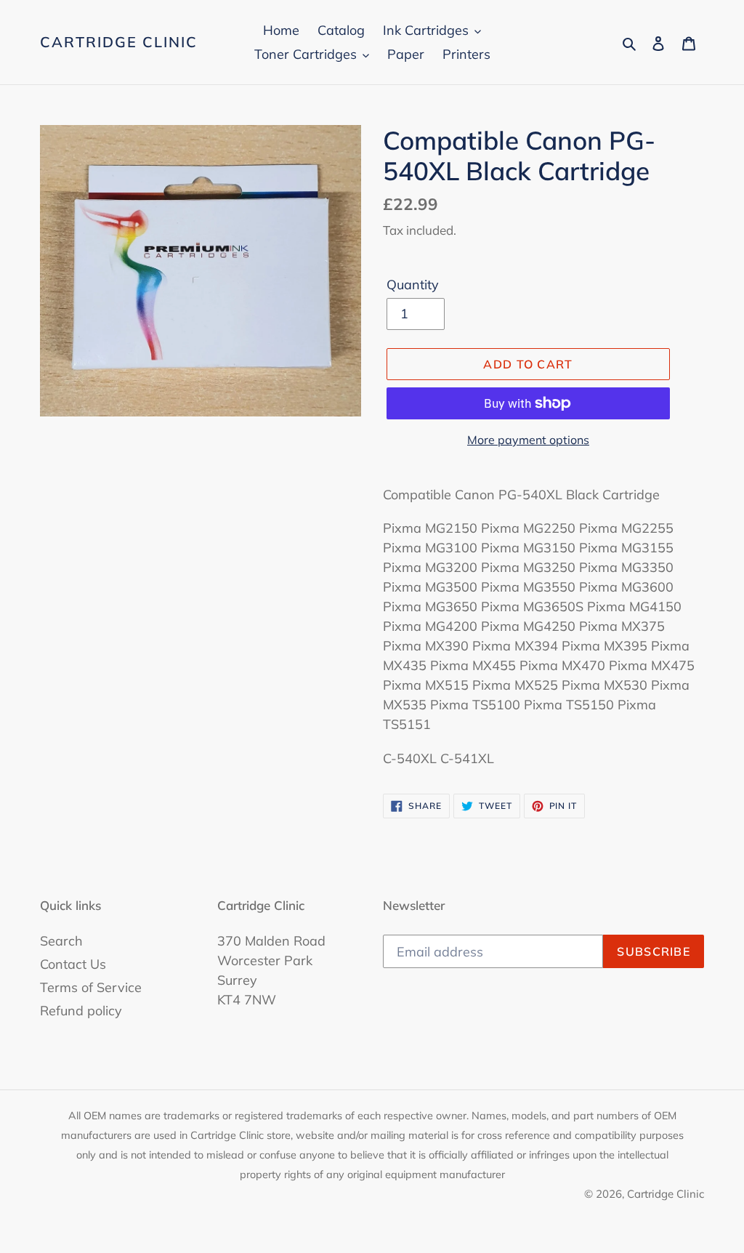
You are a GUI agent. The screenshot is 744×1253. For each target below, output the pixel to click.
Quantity (413, 284)
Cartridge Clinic (119, 42)
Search (61, 940)
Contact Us (73, 964)
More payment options (528, 439)
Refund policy (81, 1010)
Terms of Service (91, 987)
